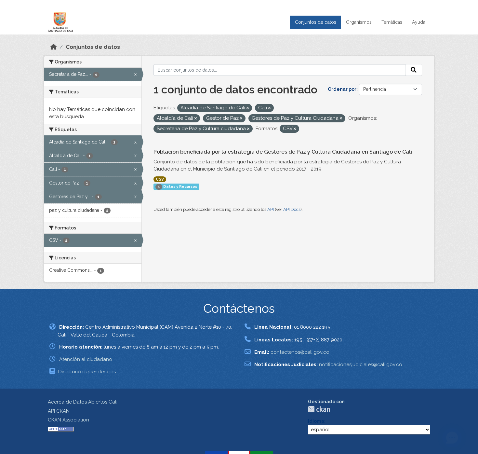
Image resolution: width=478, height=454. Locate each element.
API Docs (291, 209)
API (270, 209)
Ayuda (418, 22)
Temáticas (391, 22)
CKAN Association (68, 420)
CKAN (319, 409)
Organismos (359, 22)
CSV (160, 179)
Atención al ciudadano (85, 359)
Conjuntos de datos (315, 22)
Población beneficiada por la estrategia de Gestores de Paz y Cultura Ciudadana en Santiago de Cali (282, 152)
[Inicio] (53, 47)
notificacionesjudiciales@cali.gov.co (360, 364)
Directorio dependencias (87, 372)
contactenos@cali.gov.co (300, 352)
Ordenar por (342, 89)
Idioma (316, 421)
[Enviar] (413, 70)
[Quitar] (247, 108)
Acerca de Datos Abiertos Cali (82, 402)
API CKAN (59, 411)
